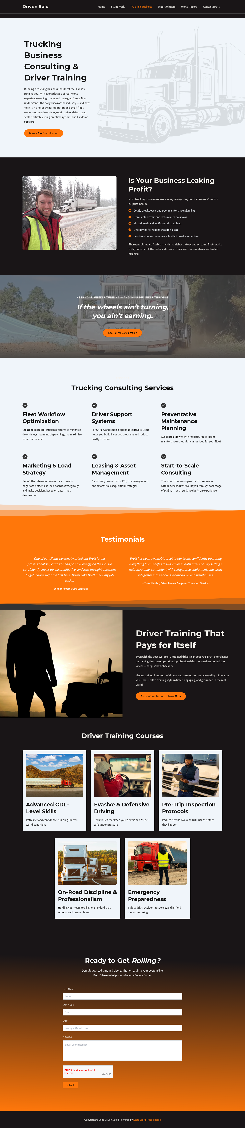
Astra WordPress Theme (147, 1119)
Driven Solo (35, 6)
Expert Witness (167, 7)
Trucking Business (141, 7)
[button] (43, 133)
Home (101, 7)
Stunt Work (118, 7)
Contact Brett (211, 7)
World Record (189, 7)
